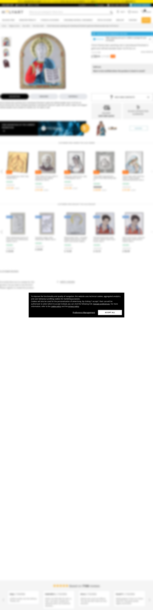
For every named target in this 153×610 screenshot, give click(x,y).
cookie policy (56, 306)
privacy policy (73, 306)
